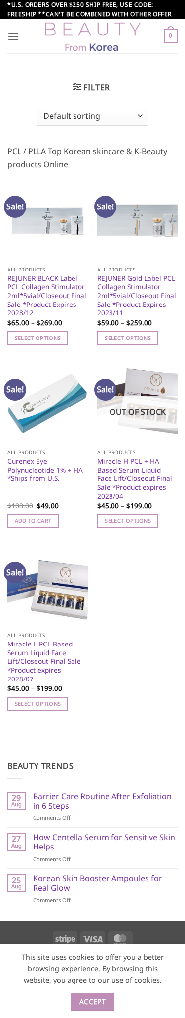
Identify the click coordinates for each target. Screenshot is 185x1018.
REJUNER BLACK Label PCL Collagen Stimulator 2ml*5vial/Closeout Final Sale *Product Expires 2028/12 (46, 295)
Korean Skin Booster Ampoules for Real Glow (97, 883)
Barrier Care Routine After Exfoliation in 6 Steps (102, 801)
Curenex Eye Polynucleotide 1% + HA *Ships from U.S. (45, 470)
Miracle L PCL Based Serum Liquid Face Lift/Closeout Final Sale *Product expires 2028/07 (44, 661)
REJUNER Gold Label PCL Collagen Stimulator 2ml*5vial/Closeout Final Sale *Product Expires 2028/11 (136, 295)
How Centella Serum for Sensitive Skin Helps (104, 842)
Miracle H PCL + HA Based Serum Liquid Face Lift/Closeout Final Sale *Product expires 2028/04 (134, 478)
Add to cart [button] (33, 520)
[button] (13, 36)
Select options (38, 337)
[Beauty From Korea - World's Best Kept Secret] (92, 36)
